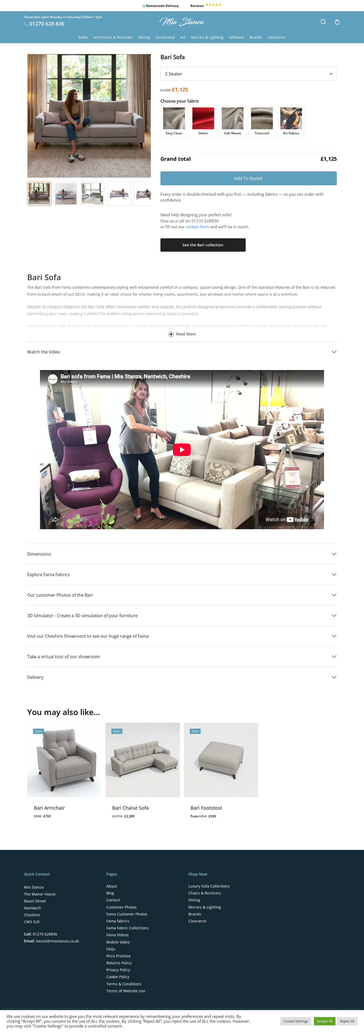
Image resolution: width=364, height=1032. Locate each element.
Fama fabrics (117, 921)
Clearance (197, 921)
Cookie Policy (117, 976)
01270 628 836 (46, 23)
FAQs (110, 949)
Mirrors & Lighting (204, 907)
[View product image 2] (66, 194)
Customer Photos (121, 907)
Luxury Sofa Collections (209, 886)
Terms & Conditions (123, 984)
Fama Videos (117, 935)
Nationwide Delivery (162, 5)
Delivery (35, 677)
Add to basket (248, 178)
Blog (110, 893)
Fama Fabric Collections (127, 928)
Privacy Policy (118, 969)
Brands (194, 914)
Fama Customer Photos (126, 914)
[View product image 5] (146, 194)
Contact (113, 900)
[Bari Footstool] (221, 760)
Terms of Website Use (125, 991)
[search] (323, 22)
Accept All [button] (324, 1021)
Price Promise (118, 956)
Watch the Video (43, 352)
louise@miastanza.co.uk (57, 940)
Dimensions (39, 554)
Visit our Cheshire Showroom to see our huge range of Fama (88, 636)
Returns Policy (119, 963)
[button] (54, 820)
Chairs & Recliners (204, 893)
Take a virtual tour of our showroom (63, 657)
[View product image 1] (39, 194)
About (111, 886)
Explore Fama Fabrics (48, 574)
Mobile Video (118, 942)
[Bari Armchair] (64, 760)
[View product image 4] (119, 194)
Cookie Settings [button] (296, 1021)
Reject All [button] (347, 1021)
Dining (194, 900)
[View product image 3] (92, 194)
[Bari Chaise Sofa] (143, 760)
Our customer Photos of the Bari (60, 595)
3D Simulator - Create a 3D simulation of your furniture (82, 616)
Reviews (197, 5)
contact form (197, 226)
